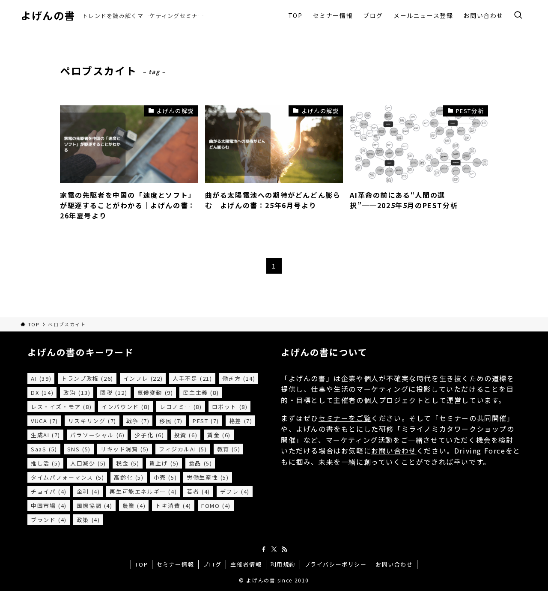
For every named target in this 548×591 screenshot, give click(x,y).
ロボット (230, 407)
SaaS (44, 449)
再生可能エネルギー (143, 491)
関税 (113, 392)
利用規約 (283, 564)
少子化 (149, 435)
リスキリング (92, 421)
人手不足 (192, 378)
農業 (134, 505)
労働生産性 (208, 477)
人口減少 (88, 463)
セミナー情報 (175, 564)
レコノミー (181, 407)
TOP (141, 564)
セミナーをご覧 (345, 418)
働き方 (239, 378)
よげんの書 (48, 15)
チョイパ (49, 491)
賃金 (219, 435)
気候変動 (155, 392)
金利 (88, 491)
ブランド (49, 520)
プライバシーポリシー (335, 564)
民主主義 (201, 392)
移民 (171, 421)
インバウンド (125, 407)
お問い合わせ (394, 450)
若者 (198, 491)
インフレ (143, 378)
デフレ (235, 491)
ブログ (212, 564)
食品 (200, 463)
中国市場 (49, 505)
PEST (206, 421)
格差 (241, 421)
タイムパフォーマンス (67, 477)
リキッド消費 (125, 449)
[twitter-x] (274, 549)
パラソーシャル (97, 435)
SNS (79, 449)
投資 (186, 435)
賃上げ (164, 463)
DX (42, 392)
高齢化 (128, 477)
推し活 (45, 463)
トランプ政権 (87, 378)
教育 (229, 449)
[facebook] (264, 549)
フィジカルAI (183, 449)
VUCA (44, 421)
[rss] (284, 549)
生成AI (45, 435)
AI (41, 378)
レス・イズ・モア (61, 407)
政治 (76, 392)
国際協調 (95, 505)
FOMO (216, 505)
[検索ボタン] (518, 15)
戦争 (138, 421)
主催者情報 (246, 564)
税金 (128, 463)
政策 (88, 520)
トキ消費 (173, 505)
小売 (165, 477)
